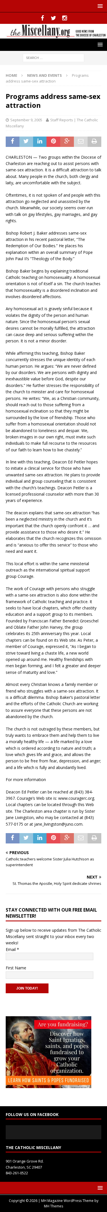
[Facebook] (42, 18)
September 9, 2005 (26, 119)
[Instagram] (65, 18)
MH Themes (53, 1206)
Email (12, 949)
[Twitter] (53, 18)
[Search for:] (53, 57)
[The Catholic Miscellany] (53, 35)
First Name (16, 968)
